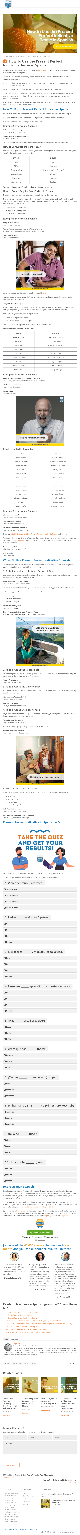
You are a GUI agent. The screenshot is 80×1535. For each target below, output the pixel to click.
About (25, 1493)
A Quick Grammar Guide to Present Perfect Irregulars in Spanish (34, 534)
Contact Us (33, 1529)
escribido (10, 1112)
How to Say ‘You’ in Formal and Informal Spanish (49, 1401)
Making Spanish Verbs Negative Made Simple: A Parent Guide (28, 1332)
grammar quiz (17, 1363)
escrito (9, 1118)
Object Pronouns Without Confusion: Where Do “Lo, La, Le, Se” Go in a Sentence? (35, 1321)
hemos (9, 942)
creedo (9, 1181)
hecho (9, 1061)
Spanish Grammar (34, 56)
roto (8, 1084)
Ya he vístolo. (12, 901)
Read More (6, 1415)
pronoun (21, 540)
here (44, 293)
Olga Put (22, 56)
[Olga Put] (8, 1345)
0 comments (46, 56)
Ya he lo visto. (12, 908)
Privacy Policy (24, 1529)
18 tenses (41, 70)
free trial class (21, 1211)
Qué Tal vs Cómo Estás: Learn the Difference (22, 1312)
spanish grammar (30, 1363)
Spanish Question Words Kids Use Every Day (22, 1326)
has (7, 930)
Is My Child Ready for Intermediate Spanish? (57, 1494)
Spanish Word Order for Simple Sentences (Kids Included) (27, 1329)
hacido (9, 1067)
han (8, 958)
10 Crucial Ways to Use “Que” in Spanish (20, 1315)
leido (8, 1033)
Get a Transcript (28, 1496)
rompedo (10, 1096)
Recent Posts (14, 1339)
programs (64, 1216)
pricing (48, 1216)
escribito (10, 1124)
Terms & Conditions (10, 1529)
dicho (8, 1140)
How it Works (27, 1502)
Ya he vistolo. (12, 895)
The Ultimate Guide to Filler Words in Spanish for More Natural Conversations (69, 1403)
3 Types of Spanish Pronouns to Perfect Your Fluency (30, 1402)
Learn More (13, 1521)
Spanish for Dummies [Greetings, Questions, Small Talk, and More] (10, 1403)
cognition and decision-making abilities (38, 1207)
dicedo (9, 1152)
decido (9, 1146)
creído (9, 1175)
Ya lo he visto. (12, 889)
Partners (26, 1504)
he (7, 924)
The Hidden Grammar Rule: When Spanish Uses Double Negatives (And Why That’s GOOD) (39, 1324)
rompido (10, 1090)
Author (6, 1339)
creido (9, 1168)
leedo (8, 1027)
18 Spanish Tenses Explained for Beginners (21, 1318)
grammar (7, 1363)
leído (8, 1039)
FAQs (24, 1499)
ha (7, 936)
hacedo (9, 1055)
